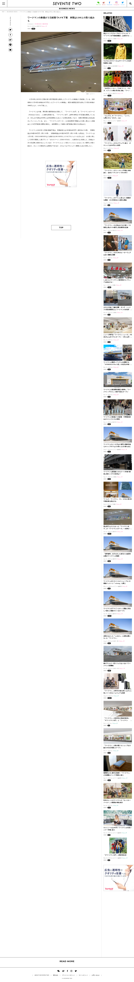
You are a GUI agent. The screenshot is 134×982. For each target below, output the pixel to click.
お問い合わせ (96, 975)
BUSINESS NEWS (67, 9)
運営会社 (55, 975)
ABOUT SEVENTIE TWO (41, 975)
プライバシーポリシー (68, 975)
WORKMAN (38, 24)
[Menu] (3, 3)
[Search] (130, 3)
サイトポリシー (83, 975)
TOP (61, 227)
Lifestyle (30, 24)
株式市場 (45, 24)
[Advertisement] (61, 203)
